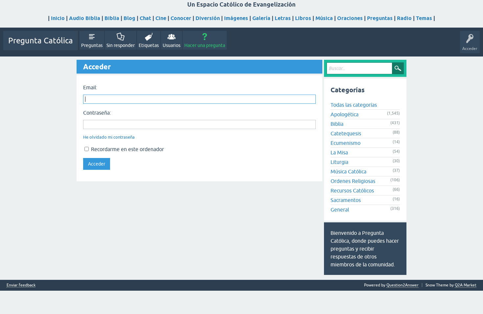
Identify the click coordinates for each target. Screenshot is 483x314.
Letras (283, 18)
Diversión (208, 18)
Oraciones (350, 18)
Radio (404, 18)
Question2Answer (402, 285)
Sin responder (120, 45)
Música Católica (348, 171)
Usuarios (171, 45)
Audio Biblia (84, 18)
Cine (160, 18)
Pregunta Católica (40, 40)
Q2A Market (465, 285)
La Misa (339, 152)
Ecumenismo (345, 143)
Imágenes (236, 18)
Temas (424, 18)
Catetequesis (346, 133)
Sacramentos (346, 200)
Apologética (344, 114)
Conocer (181, 18)
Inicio (58, 18)
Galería (261, 18)
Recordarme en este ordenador (127, 149)
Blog (129, 18)
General (340, 210)
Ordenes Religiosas (353, 181)
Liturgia (339, 162)
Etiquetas (149, 45)
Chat (145, 18)
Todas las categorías (354, 105)
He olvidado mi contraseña (109, 137)
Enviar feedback (21, 285)
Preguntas (380, 18)
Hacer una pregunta (204, 45)
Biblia (111, 18)
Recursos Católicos (352, 190)
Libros (303, 18)
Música (324, 18)
